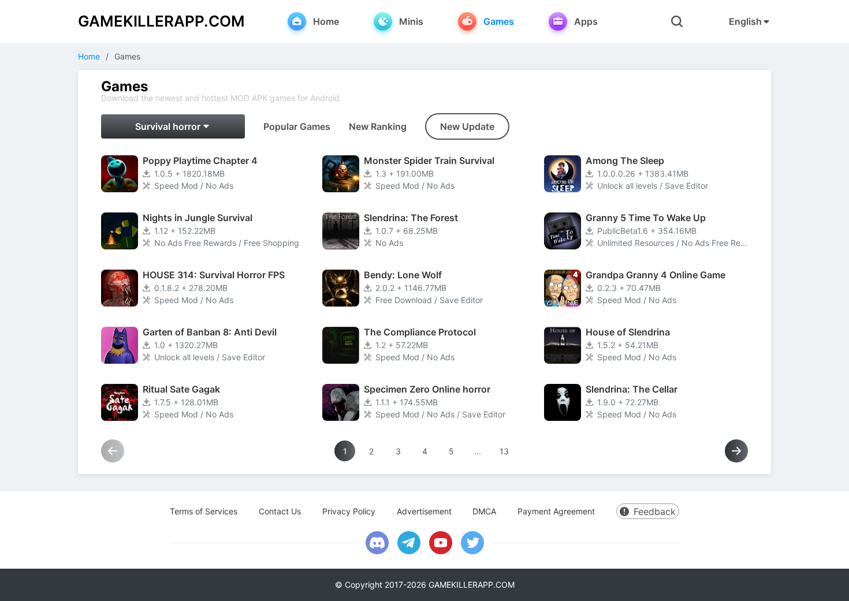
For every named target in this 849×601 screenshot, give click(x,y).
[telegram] (408, 542)
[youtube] (440, 542)
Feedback (655, 511)
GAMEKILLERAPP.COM (161, 21)
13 (504, 451)
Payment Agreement (556, 511)
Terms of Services (203, 511)
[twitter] (472, 542)
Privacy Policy (348, 511)
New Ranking (378, 126)
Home (89, 56)
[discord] (377, 542)
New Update (467, 126)
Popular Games (296, 126)
